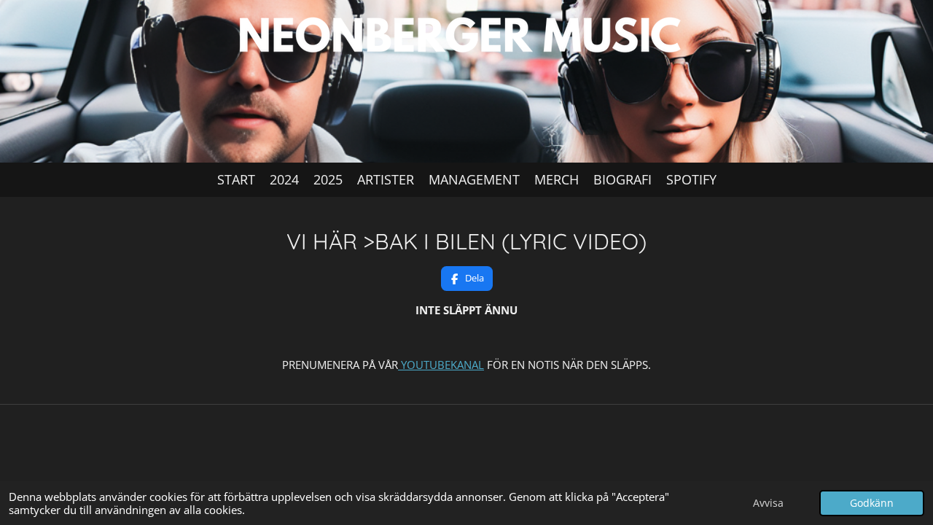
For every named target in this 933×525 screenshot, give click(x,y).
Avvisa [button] (768, 503)
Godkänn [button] (872, 503)
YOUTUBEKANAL (441, 364)
